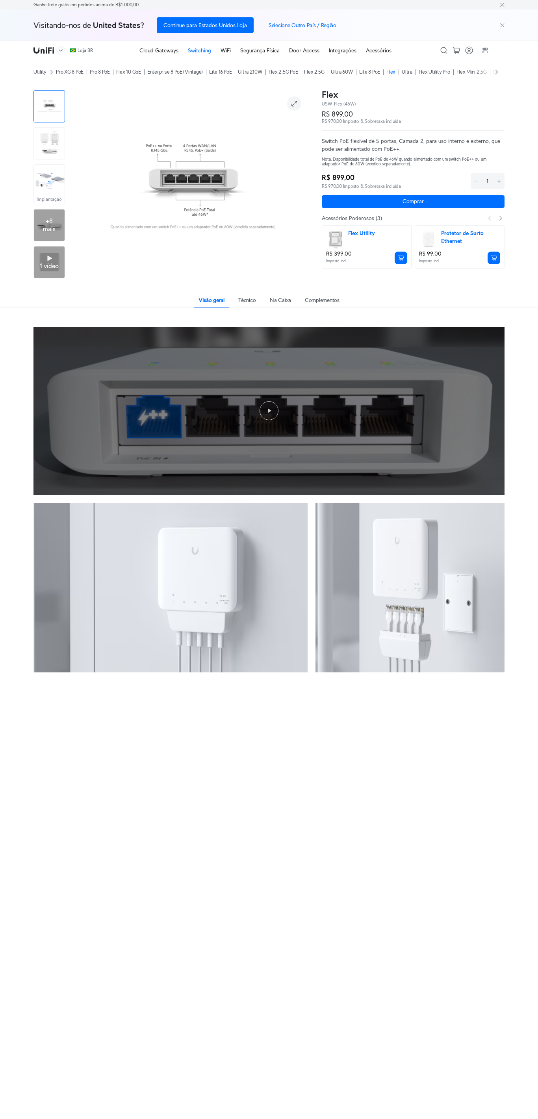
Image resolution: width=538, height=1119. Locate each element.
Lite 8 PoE (369, 72)
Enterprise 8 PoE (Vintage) (175, 72)
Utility (39, 72)
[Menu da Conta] (469, 50)
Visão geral (211, 300)
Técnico (247, 300)
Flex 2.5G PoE (283, 72)
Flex (390, 72)
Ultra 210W (250, 72)
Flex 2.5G (314, 72)
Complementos (322, 300)
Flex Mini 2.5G (471, 72)
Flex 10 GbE (128, 72)
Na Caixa (280, 300)
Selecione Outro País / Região (302, 25)
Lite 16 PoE (220, 72)
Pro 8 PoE (100, 72)
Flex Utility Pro (434, 72)
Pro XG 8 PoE (69, 72)
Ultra (407, 72)
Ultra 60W (342, 72)
